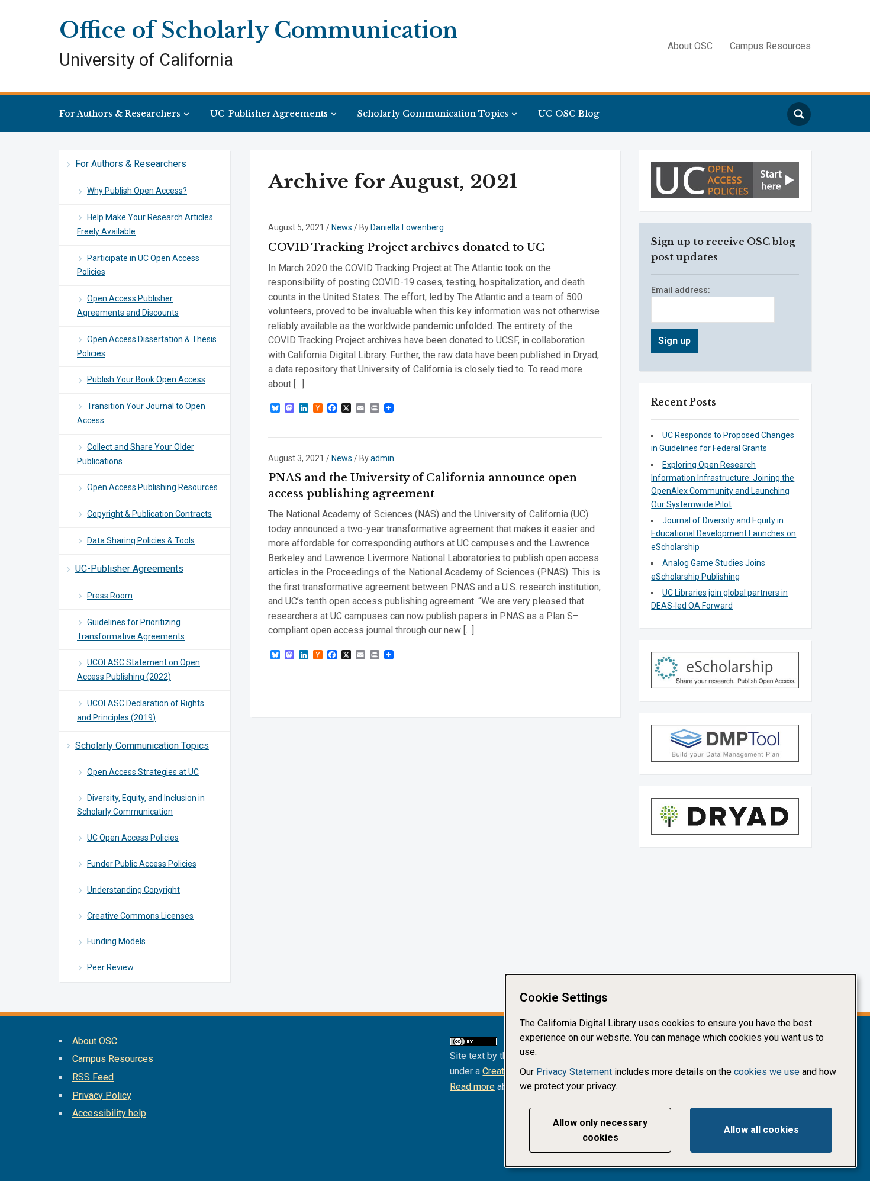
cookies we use (767, 1071)
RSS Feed (93, 1077)
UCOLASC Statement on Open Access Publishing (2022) (138, 669)
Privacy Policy (101, 1095)
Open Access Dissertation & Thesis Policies (147, 346)
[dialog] (680, 1070)
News (341, 227)
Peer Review (110, 967)
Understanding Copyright (133, 889)
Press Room (110, 595)
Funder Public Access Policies (141, 863)
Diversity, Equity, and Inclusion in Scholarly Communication (141, 805)
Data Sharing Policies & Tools (141, 540)
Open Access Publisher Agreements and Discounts (128, 305)
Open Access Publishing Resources (152, 487)
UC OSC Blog (568, 113)
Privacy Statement (574, 1071)
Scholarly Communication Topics (432, 113)
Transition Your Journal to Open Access (141, 413)
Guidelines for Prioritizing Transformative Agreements (131, 629)
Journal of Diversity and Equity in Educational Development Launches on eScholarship (723, 534)
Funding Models (116, 941)
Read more (472, 1086)
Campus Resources (770, 46)
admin (382, 458)
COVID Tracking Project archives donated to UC (406, 247)
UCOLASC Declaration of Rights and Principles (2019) (140, 710)
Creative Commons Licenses (140, 916)
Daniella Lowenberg (407, 227)
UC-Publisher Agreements (269, 113)
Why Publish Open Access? (137, 190)
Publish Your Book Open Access (146, 379)
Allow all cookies (761, 1129)
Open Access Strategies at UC (143, 772)
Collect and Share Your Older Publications (135, 454)
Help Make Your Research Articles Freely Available (145, 224)
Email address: (680, 290)
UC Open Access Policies (133, 837)
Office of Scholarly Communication (258, 30)
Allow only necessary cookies (600, 1130)
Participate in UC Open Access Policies (138, 265)
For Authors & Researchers (120, 113)
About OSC (690, 46)
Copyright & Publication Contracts (149, 514)
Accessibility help (109, 1113)
